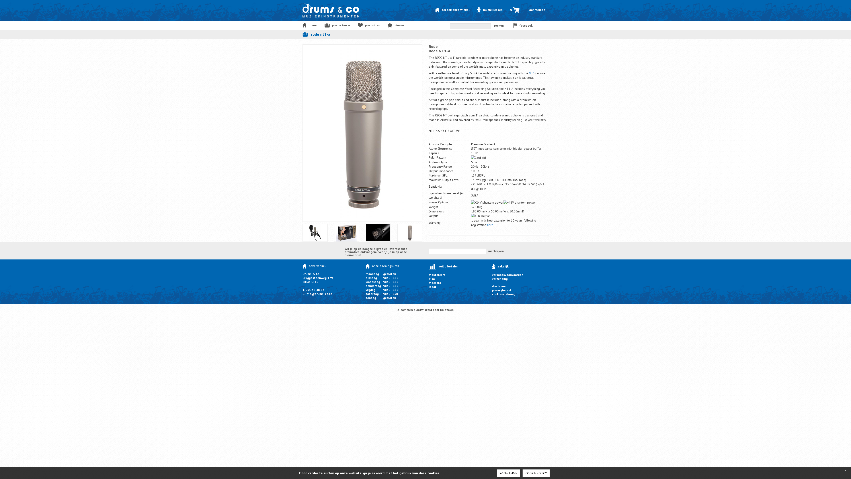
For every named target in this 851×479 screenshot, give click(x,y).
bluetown (447, 310)
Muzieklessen (493, 10)
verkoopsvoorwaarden (507, 275)
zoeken (499, 25)
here (490, 225)
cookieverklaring (503, 294)
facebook (526, 25)
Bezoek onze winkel (455, 10)
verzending (500, 279)
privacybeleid (501, 290)
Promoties (372, 25)
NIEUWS (399, 25)
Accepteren (508, 473)
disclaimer (499, 286)
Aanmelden (537, 10)
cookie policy (536, 473)
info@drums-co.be (319, 294)
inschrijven (496, 251)
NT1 (532, 73)
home (313, 25)
